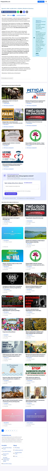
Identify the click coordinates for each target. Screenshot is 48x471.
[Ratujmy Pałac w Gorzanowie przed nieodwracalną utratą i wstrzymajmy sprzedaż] (12, 118)
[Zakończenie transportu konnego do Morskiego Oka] (12, 97)
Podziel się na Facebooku (10, 12)
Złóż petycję (41, 1)
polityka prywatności (21, 15)
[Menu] (46, 1)
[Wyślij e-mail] (24, 12)
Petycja (3, 15)
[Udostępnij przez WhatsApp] (18, 12)
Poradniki (4, 445)
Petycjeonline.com (5, 1)
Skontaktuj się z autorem (8, 78)
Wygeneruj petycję (11, 193)
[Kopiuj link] (27, 12)
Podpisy (11, 15)
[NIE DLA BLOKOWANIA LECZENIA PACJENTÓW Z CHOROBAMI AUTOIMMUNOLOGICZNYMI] (12, 160)
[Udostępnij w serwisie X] (21, 12)
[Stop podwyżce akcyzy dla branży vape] (35, 117)
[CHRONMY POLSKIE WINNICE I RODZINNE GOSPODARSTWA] (12, 139)
